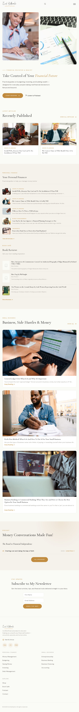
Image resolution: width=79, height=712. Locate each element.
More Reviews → (7, 299)
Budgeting (5, 660)
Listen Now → (70, 551)
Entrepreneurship (47, 657)
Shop (4, 683)
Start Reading (11, 95)
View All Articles (67, 117)
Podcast (5, 690)
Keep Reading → (9, 384)
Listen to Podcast (34, 96)
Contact (5, 694)
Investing (5, 668)
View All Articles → (8, 239)
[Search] (45, 4)
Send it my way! (32, 606)
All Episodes (39, 559)
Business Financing (48, 664)
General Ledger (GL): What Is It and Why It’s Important (25, 379)
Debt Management (8, 671)
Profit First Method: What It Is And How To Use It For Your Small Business (32, 439)
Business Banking (47, 660)
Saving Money (7, 664)
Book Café (5, 687)
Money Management (9, 657)
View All (70, 324)
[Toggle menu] (74, 4)
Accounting (45, 668)
